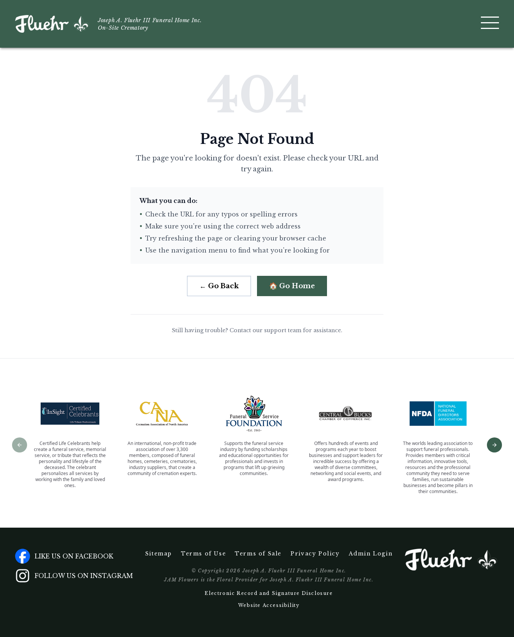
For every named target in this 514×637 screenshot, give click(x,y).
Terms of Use (203, 553)
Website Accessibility (269, 605)
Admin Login (371, 553)
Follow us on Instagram (84, 576)
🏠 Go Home (292, 286)
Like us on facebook (74, 556)
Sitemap (158, 553)
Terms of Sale (258, 553)
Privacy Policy (314, 553)
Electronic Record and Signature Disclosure (269, 593)
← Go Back (219, 286)
